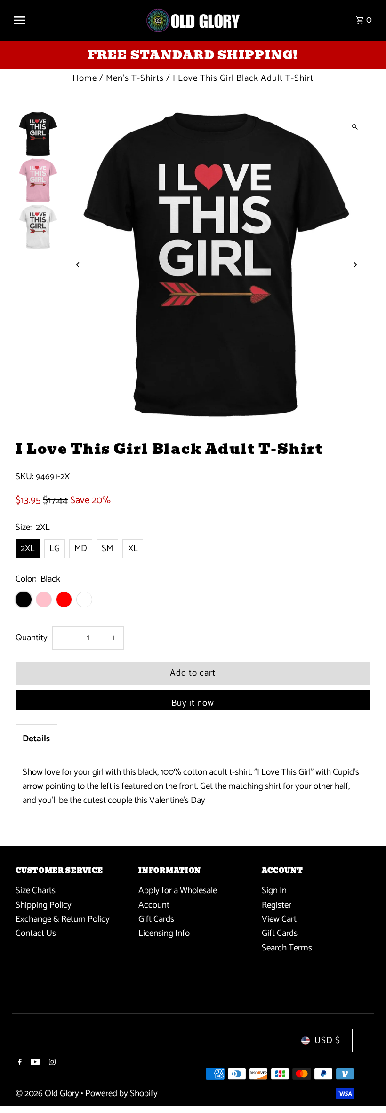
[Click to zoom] (355, 126)
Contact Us (36, 933)
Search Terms (287, 948)
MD (80, 548)
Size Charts (36, 890)
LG (54, 548)
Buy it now (192, 703)
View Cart (279, 919)
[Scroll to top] (366, 1088)
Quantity (32, 637)
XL (133, 548)
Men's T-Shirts (135, 78)
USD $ (327, 1040)
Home (84, 78)
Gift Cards (156, 919)
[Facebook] (19, 1063)
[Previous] (77, 264)
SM (107, 548)
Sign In (274, 890)
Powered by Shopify (121, 1093)
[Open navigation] (75, 20)
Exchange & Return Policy (63, 919)
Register (276, 905)
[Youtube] (34, 1063)
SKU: (24, 477)
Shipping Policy (44, 905)
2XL (28, 548)
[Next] (355, 264)
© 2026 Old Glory (48, 1093)
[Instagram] (51, 1063)
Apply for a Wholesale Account (177, 897)
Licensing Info (164, 933)
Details (36, 739)
